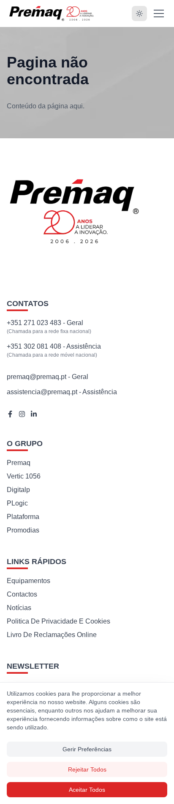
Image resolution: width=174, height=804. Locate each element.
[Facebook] (10, 414)
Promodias (23, 530)
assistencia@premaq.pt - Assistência (62, 391)
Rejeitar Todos (87, 769)
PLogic (17, 503)
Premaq (18, 462)
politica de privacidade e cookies (58, 621)
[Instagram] (22, 414)
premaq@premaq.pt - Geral (47, 376)
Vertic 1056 (24, 476)
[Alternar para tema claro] (139, 13)
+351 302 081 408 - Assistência (54, 346)
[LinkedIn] (33, 414)
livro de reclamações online (52, 634)
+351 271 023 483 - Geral (45, 322)
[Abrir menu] (158, 13)
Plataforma (23, 516)
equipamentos (28, 580)
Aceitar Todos (87, 789)
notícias (19, 607)
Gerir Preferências (87, 749)
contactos (22, 594)
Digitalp (18, 489)
